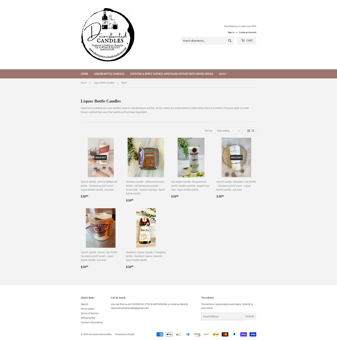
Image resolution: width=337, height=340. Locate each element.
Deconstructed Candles (100, 334)
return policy (87, 308)
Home (84, 73)
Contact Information (92, 322)
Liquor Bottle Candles (109, 73)
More (222, 73)
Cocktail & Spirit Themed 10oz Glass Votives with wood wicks (171, 73)
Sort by (208, 130)
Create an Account (247, 32)
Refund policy (88, 317)
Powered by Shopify (125, 334)
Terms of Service (89, 313)
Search (84, 304)
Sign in (231, 32)
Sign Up (250, 316)
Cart (249, 40)
